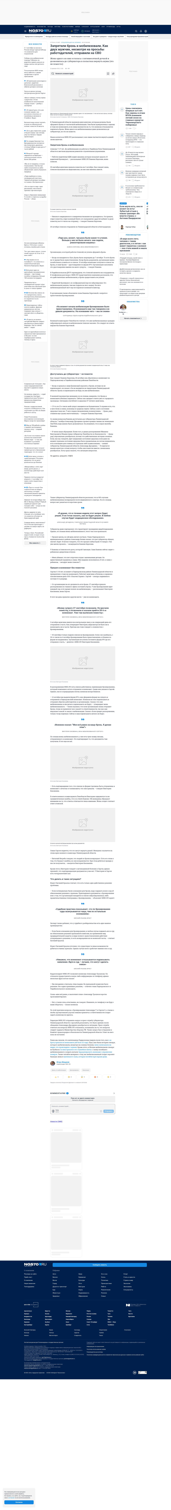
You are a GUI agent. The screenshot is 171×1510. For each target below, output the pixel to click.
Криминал (82, 1148)
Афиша (77, 26)
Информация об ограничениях (95, 1217)
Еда (54, 1160)
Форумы (57, 26)
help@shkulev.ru (37, 1230)
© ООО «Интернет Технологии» (56, 1243)
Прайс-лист (28, 1148)
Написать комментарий (64, 74)
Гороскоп (85, 26)
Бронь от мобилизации (59, 1070)
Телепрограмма (68, 26)
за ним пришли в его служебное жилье (76, 1050)
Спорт (126, 1144)
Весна (55, 1151)
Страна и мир (128, 1151)
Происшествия (106, 1154)
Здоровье (56, 1166)
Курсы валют (95, 26)
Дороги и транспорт (60, 1157)
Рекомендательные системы (95, 1222)
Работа (103, 1157)
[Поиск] (136, 31)
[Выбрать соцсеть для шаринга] (113, 74)
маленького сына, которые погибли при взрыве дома (85, 1057)
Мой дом (81, 1157)
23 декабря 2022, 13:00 (56, 68)
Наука (80, 1160)
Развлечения (105, 1160)
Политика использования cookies (96, 1219)
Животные (56, 1163)
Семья (103, 1166)
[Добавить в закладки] (108, 74)
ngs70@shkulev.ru (46, 1227)
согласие (11, 1498)
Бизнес (55, 1148)
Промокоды (110, 26)
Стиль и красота (129, 1148)
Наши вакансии (29, 1154)
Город (55, 1154)
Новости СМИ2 (56, 1121)
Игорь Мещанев (63, 1062)
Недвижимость (29, 26)
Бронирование (74, 1070)
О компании (28, 1151)
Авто (54, 1144)
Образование (83, 1166)
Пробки (86, 31)
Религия (104, 1163)
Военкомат (86, 1070)
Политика (104, 1151)
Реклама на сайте (30, 1144)
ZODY (103, 26)
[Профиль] (145, 31)
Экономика (128, 1157)
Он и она (104, 1144)
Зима (80, 1144)
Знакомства (41, 26)
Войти (57, 1112)
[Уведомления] (141, 31)
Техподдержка (29, 1157)
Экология (127, 1154)
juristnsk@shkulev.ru (69, 1229)
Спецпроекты (128, 1160)
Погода (50, 26)
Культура (81, 1151)
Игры (118, 26)
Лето (80, 1154)
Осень (103, 1148)
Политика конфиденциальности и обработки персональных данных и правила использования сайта (115, 1225)
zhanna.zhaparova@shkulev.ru (32, 1236)
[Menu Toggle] (25, 31)
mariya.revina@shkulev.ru (31, 1239)
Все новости (35, 44)
